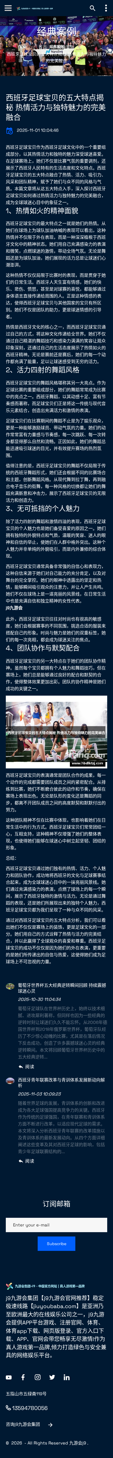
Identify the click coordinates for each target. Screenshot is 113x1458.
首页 (43, 47)
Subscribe (56, 1243)
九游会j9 (77, 1443)
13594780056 (30, 1408)
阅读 (29, 1066)
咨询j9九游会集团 (23, 1424)
